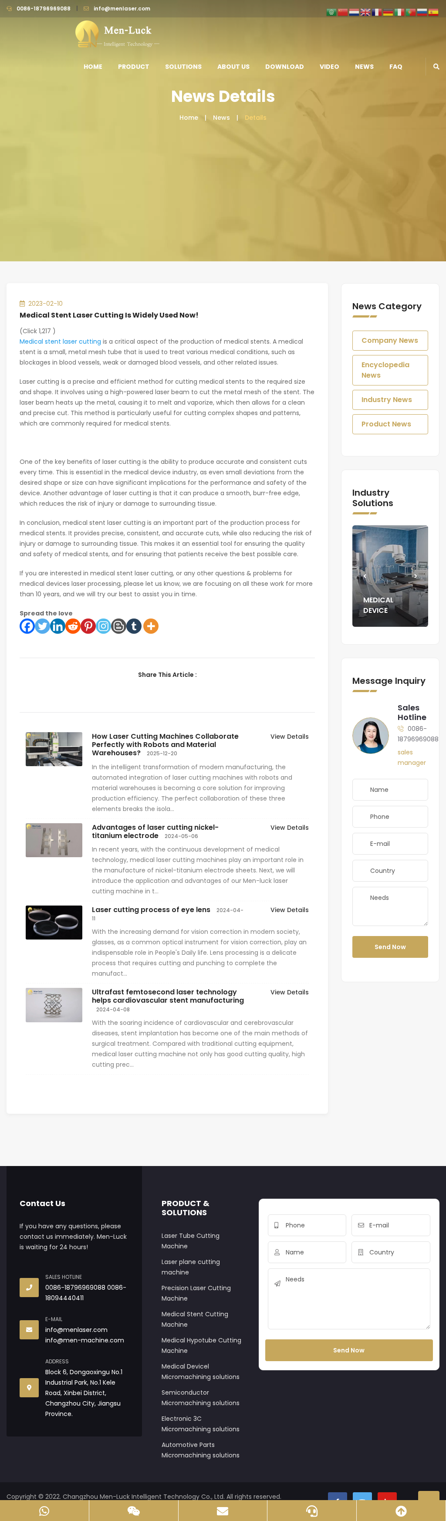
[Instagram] (103, 626)
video (329, 66)
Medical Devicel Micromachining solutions (201, 1371)
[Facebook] (27, 626)
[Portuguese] (411, 11)
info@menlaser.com (122, 8)
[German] (388, 11)
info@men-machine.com (84, 1340)
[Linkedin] (57, 626)
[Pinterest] (88, 626)
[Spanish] (433, 11)
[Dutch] (354, 11)
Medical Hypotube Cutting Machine (201, 1345)
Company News (390, 340)
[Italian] (399, 11)
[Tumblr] (134, 626)
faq (395, 66)
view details (289, 736)
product (133, 66)
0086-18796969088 (44, 8)
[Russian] (422, 11)
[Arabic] (332, 11)
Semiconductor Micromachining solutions (201, 1397)
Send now (390, 947)
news (364, 66)
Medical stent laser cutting (60, 341)
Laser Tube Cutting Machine (191, 1241)
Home (93, 66)
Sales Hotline (412, 712)
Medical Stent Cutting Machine (195, 1319)
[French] (377, 11)
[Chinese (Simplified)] (343, 11)
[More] (151, 626)
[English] (366, 11)
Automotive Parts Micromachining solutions (201, 1450)
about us (233, 66)
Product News (386, 424)
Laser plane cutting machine (191, 1267)
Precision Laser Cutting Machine (196, 1293)
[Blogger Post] (118, 626)
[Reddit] (73, 626)
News (221, 117)
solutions (183, 66)
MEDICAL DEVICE (378, 605)
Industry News (387, 400)
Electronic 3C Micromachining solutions (201, 1423)
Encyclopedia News (385, 370)
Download (284, 66)
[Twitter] (42, 626)
